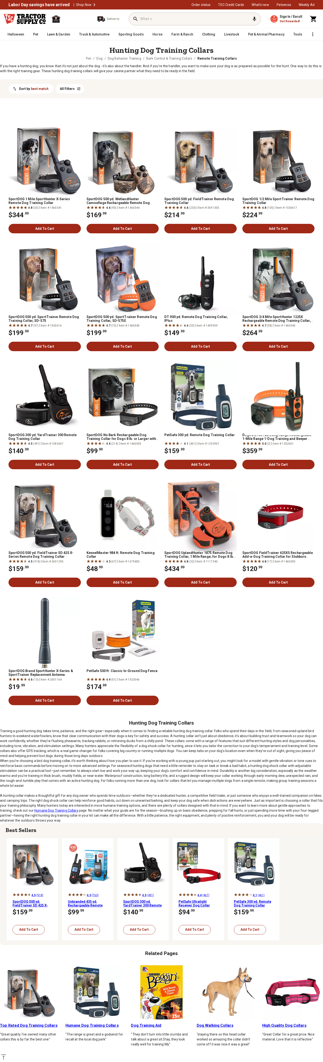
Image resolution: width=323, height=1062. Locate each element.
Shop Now (84, 5)
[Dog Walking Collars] (227, 992)
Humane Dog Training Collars (56, 810)
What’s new (260, 5)
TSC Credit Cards (231, 5)
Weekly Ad (306, 5)
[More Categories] (312, 34)
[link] (88, 58)
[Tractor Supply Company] (25, 19)
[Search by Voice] (254, 19)
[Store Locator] (70, 19)
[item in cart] (313, 19)
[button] (94, 5)
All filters (67, 89)
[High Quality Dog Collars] (292, 992)
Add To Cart (44, 228)
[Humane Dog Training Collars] (95, 992)
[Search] (135, 19)
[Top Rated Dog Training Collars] (30, 992)
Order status (201, 5)
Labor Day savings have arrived (39, 4)
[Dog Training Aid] (161, 992)
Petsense (284, 5)
